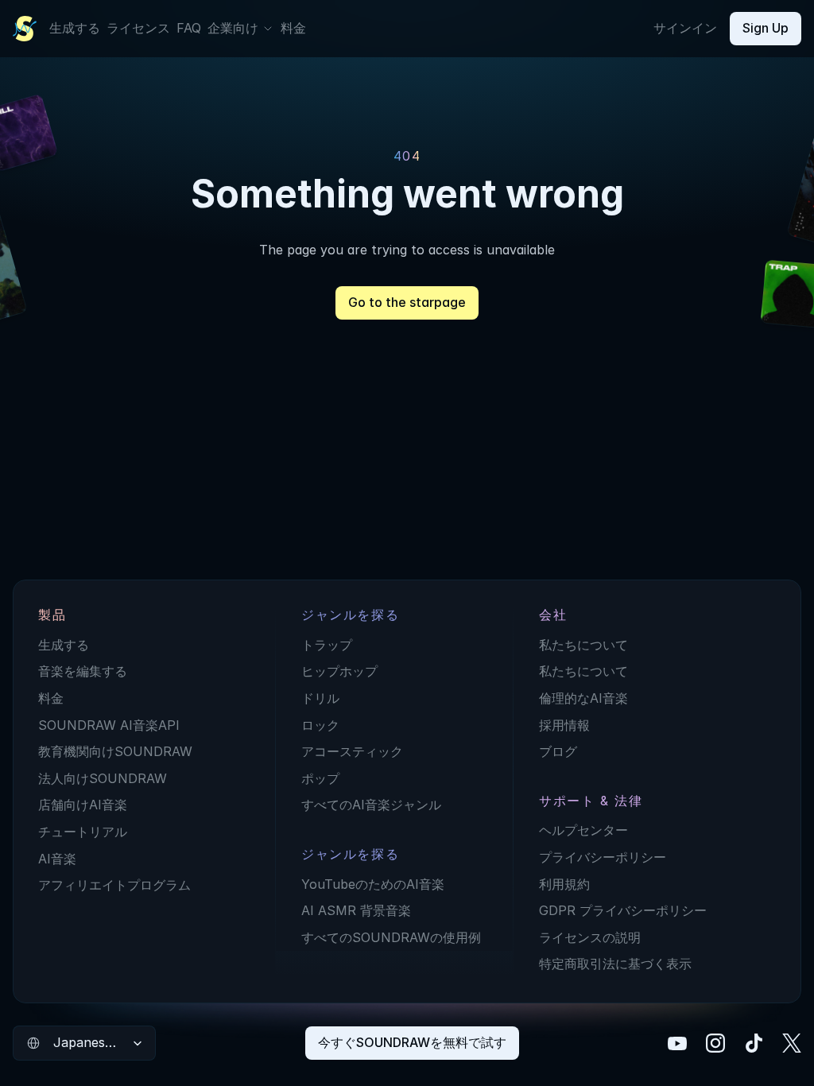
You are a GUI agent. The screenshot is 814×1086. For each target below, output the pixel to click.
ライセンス (138, 28)
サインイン (685, 28)
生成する (74, 28)
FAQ (188, 28)
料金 (293, 28)
